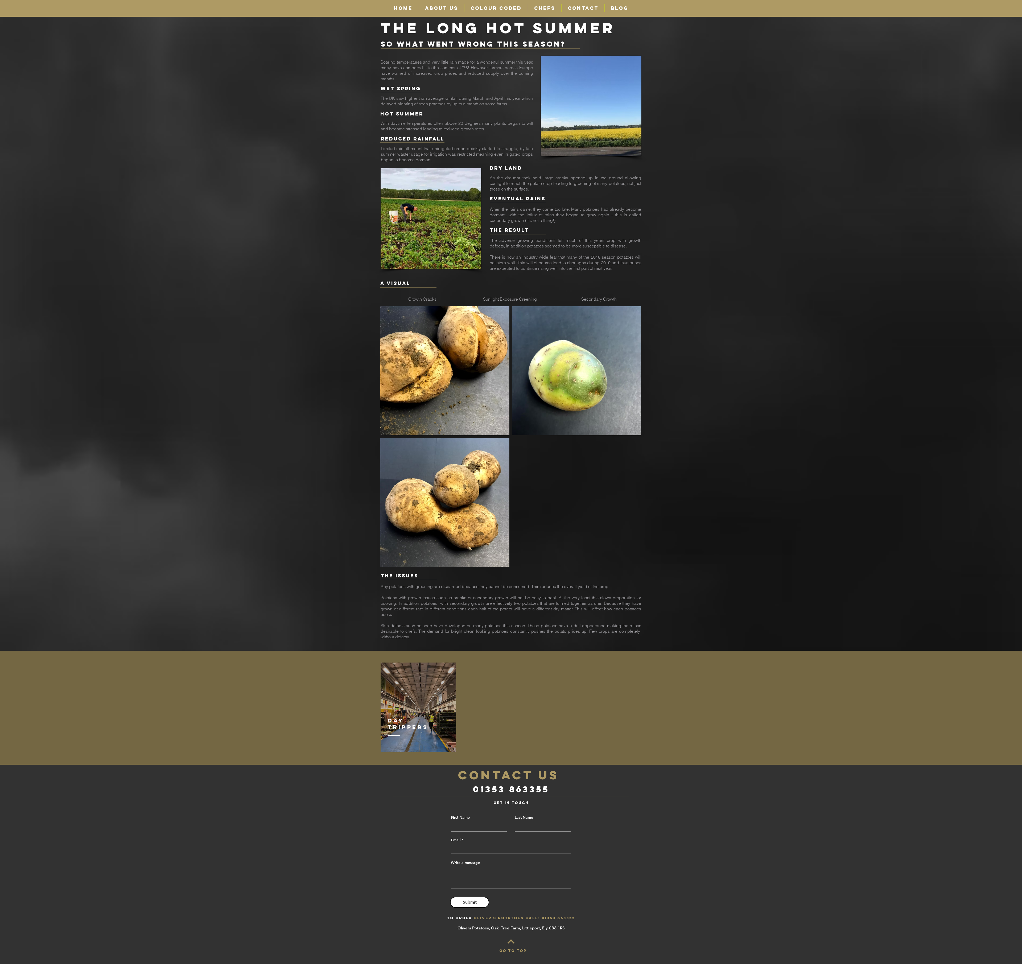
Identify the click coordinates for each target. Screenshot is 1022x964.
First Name (460, 817)
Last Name (524, 817)
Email (456, 840)
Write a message (465, 862)
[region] (418, 708)
